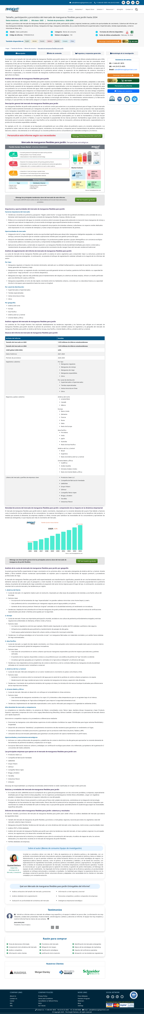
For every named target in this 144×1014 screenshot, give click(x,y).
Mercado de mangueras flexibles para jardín (50, 48)
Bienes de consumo (30, 48)
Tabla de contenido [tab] (55, 53)
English (27, 41)
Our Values (42, 1006)
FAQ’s (40, 1003)
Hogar (7, 48)
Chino (72, 41)
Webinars (81, 1001)
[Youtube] (122, 998)
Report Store (90, 9)
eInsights (120, 9)
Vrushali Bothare (14, 865)
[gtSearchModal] (136, 9)
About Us (13, 996)
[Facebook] (123, 2)
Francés (42, 41)
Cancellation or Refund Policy (48, 1001)
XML (11, 1006)
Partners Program (84, 998)
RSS (11, 1003)
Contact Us (129, 9)
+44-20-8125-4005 (113, 3)
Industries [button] (78, 9)
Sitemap (80, 1006)
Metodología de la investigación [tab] (122, 53)
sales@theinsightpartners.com (81, 3)
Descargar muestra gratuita (108, 41)
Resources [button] (109, 9)
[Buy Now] (130, 41)
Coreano (65, 41)
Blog (79, 1003)
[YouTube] (137, 2)
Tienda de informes (16, 48)
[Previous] (47, 927)
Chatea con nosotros (124, 91)
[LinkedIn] (133, 2)
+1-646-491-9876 (102, 3)
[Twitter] (128, 2)
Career (12, 1001)
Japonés (57, 41)
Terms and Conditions (45, 998)
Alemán (34, 41)
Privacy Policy (42, 996)
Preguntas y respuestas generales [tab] (89, 53)
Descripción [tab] (21, 53)
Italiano (50, 41)
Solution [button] (99, 9)
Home (70, 9)
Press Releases (83, 996)
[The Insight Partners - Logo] (13, 9)
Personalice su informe (123, 86)
